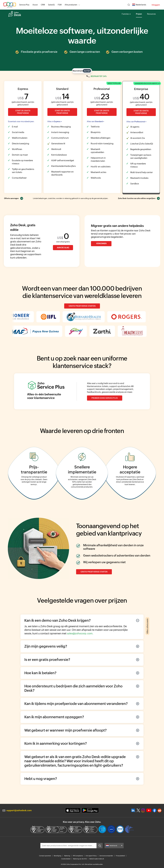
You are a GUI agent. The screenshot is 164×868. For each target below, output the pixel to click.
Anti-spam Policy (91, 855)
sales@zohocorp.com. (80, 633)
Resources (151, 14)
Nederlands (141, 5)
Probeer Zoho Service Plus (104, 398)
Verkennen (101, 243)
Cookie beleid (65, 859)
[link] (59, 4)
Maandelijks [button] (78, 71)
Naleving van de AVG (80, 859)
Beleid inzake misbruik (96, 859)
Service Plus (24, 5)
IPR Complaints (78, 855)
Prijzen (139, 14)
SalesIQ (51, 5)
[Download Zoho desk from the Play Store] (90, 810)
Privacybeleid (120, 855)
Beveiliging (57, 855)
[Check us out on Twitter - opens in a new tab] (138, 810)
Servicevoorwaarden (106, 855)
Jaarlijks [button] (87, 71)
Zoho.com (9, 5)
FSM (59, 5)
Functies (125, 14)
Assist (35, 5)
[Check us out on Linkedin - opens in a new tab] (133, 810)
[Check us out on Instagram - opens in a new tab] (143, 810)
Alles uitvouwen (147, 626)
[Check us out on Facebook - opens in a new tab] (154, 810)
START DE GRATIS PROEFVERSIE (22, 112)
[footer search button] (99, 845)
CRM (43, 5)
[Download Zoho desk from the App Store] (72, 810)
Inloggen (156, 5)
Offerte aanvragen (11, 198)
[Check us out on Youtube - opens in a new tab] (148, 810)
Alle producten (71, 5)
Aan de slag (63, 247)
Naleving (67, 855)
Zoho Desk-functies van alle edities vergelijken (136, 198)
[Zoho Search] (129, 5)
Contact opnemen (45, 855)
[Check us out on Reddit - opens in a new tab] (159, 810)
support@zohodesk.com (19, 810)
